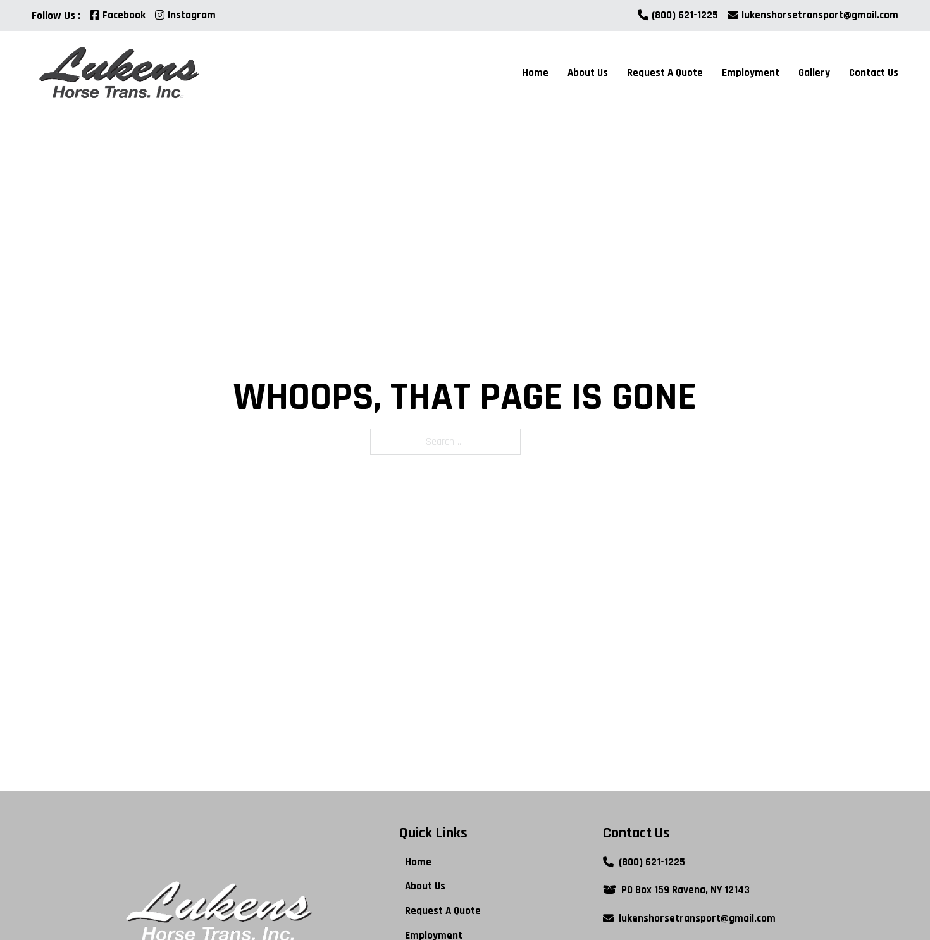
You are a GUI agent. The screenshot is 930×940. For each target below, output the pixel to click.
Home (535, 73)
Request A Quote (665, 73)
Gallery (814, 73)
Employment (750, 73)
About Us (587, 73)
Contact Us (873, 73)
